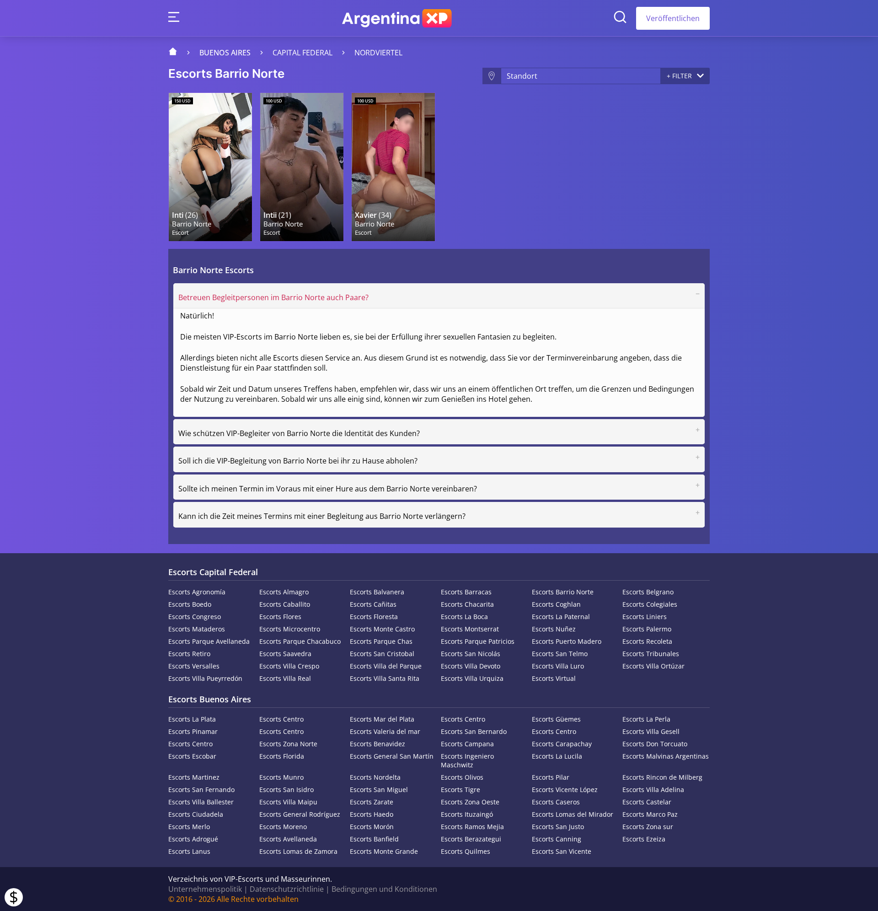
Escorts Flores (280, 616)
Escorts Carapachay (562, 743)
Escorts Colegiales (649, 604)
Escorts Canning (556, 839)
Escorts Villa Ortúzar (653, 666)
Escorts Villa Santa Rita (384, 678)
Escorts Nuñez (554, 629)
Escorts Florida (281, 756)
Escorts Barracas (466, 592)
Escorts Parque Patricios (477, 641)
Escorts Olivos (462, 777)
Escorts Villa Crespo (289, 666)
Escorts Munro (281, 777)
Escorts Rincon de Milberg (662, 777)
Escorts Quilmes (465, 851)
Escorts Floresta (374, 616)
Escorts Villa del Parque (386, 666)
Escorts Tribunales (650, 653)
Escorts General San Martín (392, 756)
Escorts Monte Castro (382, 629)
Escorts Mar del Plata (382, 719)
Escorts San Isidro (286, 789)
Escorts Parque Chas (381, 641)
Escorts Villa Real (285, 678)
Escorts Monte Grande (384, 851)
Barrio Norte (191, 224)
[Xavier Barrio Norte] (393, 167)
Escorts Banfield (374, 839)
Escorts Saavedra (285, 653)
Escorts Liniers (644, 616)
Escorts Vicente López (565, 789)
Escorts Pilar (550, 777)
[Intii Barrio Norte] (301, 167)
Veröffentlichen (673, 18)
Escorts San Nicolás (470, 653)
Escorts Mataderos (196, 629)
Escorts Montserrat (470, 629)
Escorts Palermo (646, 629)
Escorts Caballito (284, 604)
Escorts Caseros (556, 802)
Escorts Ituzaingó (467, 814)
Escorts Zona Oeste (470, 802)
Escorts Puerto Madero (566, 641)
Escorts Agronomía (196, 592)
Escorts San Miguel (379, 789)
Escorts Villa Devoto (470, 666)
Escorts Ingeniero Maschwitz (467, 760)
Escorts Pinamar (193, 731)
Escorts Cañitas (373, 604)
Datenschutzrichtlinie (287, 889)
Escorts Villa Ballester (201, 802)
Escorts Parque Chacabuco (300, 641)
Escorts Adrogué (193, 839)
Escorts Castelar (646, 802)
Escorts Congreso (194, 616)
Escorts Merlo (189, 826)
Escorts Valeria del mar (385, 731)
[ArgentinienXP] (397, 18)
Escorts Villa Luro (558, 666)
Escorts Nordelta (375, 777)
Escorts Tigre (460, 789)
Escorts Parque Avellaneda (209, 641)
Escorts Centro (281, 719)
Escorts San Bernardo (474, 731)
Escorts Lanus (189, 851)
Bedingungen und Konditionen (384, 889)
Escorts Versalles (194, 666)
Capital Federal (302, 53)
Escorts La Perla (646, 719)
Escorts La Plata (192, 719)
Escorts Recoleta (647, 641)
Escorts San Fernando (201, 789)
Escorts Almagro (284, 592)
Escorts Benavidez (377, 743)
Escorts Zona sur (647, 826)
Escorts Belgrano (648, 592)
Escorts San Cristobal (382, 653)
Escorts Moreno (283, 826)
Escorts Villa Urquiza (472, 678)
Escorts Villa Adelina (653, 789)
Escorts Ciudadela (195, 814)
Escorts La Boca (464, 616)
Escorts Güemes (556, 719)
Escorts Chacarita (467, 604)
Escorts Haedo (371, 814)
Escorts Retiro (189, 653)
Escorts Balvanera (377, 592)
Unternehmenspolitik (205, 889)
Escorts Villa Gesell (651, 731)
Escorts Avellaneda (288, 839)
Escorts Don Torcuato (654, 743)
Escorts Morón (372, 826)
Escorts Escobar (192, 756)
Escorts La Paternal (561, 616)
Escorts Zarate (371, 802)
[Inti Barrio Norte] (210, 167)
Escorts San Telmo (560, 653)
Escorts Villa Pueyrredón (205, 678)
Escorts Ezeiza (643, 839)
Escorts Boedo (189, 604)
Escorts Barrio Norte (563, 592)
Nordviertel (378, 53)
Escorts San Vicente (561, 851)
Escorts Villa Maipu (288, 802)
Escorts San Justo (558, 826)
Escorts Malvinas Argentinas (665, 756)
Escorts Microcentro (289, 629)
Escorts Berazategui (471, 839)
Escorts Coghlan (556, 604)
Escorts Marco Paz (650, 814)
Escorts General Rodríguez (299, 814)
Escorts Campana (467, 743)
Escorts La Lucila (557, 756)
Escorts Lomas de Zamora (298, 851)
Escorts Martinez (194, 777)
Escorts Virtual (554, 678)
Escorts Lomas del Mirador (572, 814)
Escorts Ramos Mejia (472, 826)
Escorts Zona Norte (288, 743)
